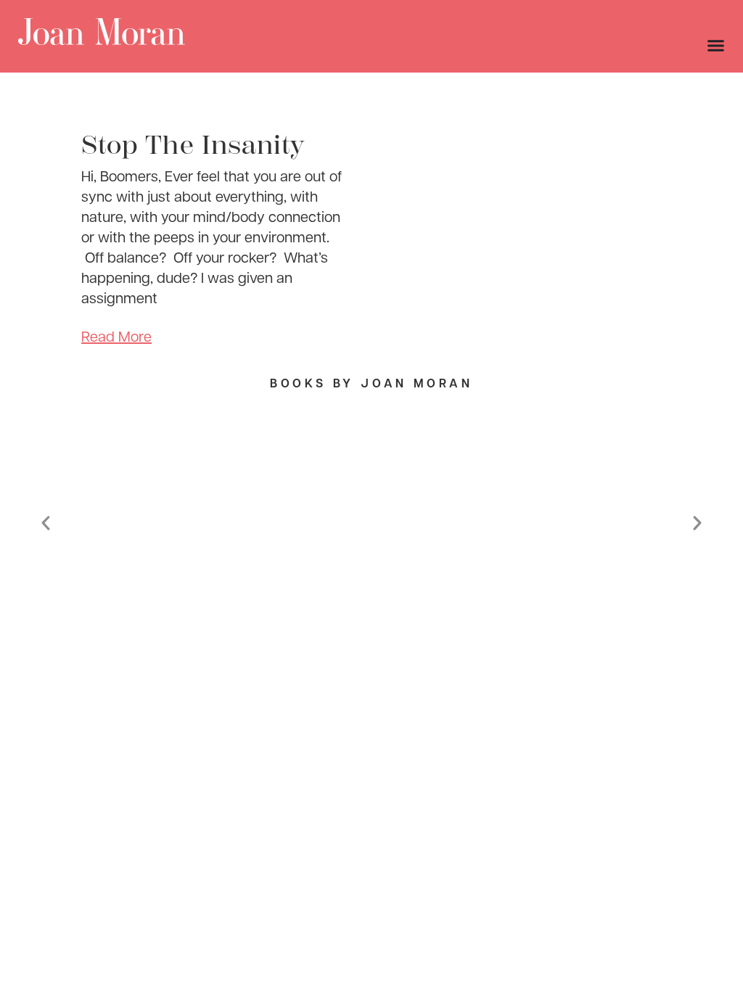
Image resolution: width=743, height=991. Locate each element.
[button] (45, 523)
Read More (116, 335)
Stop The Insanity (193, 145)
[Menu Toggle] (716, 45)
